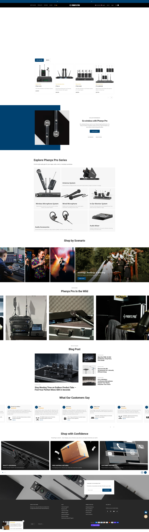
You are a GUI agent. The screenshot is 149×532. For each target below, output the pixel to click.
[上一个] (110, 427)
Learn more (95, 129)
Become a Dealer (64, 516)
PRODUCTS (40, 5)
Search (108, 5)
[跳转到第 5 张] (77, 52)
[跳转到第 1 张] (72, 52)
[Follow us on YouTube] (114, 511)
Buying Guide (38, 384)
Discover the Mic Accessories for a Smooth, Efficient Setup (106, 370)
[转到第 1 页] (2, 472)
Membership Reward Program (67, 518)
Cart (116, 5)
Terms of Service (89, 514)
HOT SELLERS (39, 60)
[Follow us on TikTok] (117, 511)
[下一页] (111, 97)
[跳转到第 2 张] (73, 52)
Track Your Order (64, 510)
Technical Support (65, 506)
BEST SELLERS (33, 5)
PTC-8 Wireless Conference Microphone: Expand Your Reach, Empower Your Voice (105, 382)
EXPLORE (46, 5)
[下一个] (113, 427)
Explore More (6, 279)
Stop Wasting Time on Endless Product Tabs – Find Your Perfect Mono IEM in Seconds (55, 388)
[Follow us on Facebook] (107, 511)
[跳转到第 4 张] (76, 52)
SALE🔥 (55, 5)
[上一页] (108, 97)
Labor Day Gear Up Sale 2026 (75, 1)
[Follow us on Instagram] (110, 511)
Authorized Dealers (65, 514)
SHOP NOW (13, 33)
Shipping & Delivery (90, 506)
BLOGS (51, 5)
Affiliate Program (64, 512)
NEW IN (47, 60)
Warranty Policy (89, 510)
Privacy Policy (88, 512)
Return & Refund (89, 508)
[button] (100, 5)
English (32, 523)
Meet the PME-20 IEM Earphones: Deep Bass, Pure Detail (105, 358)
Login (112, 5)
